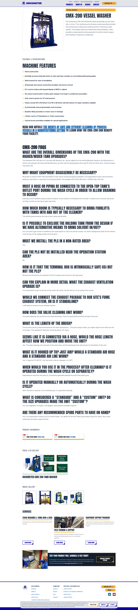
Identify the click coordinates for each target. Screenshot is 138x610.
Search (109, 590)
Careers (96, 1)
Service (87, 4)
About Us (79, 4)
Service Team (34, 597)
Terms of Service (68, 597)
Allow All (113, 605)
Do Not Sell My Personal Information (73, 591)
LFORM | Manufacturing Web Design (108, 608)
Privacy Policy (67, 594)
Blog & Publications (87, 1)
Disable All (103, 605)
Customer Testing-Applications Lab (40, 600)
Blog (54, 594)
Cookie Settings (68, 588)
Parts (70, 1)
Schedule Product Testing (105, 559)
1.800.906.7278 (108, 3)
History (55, 591)
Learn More (28, 543)
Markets (76, 1)
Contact (96, 4)
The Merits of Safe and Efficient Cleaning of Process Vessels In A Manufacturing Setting (64, 129)
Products (69, 4)
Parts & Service (35, 594)
